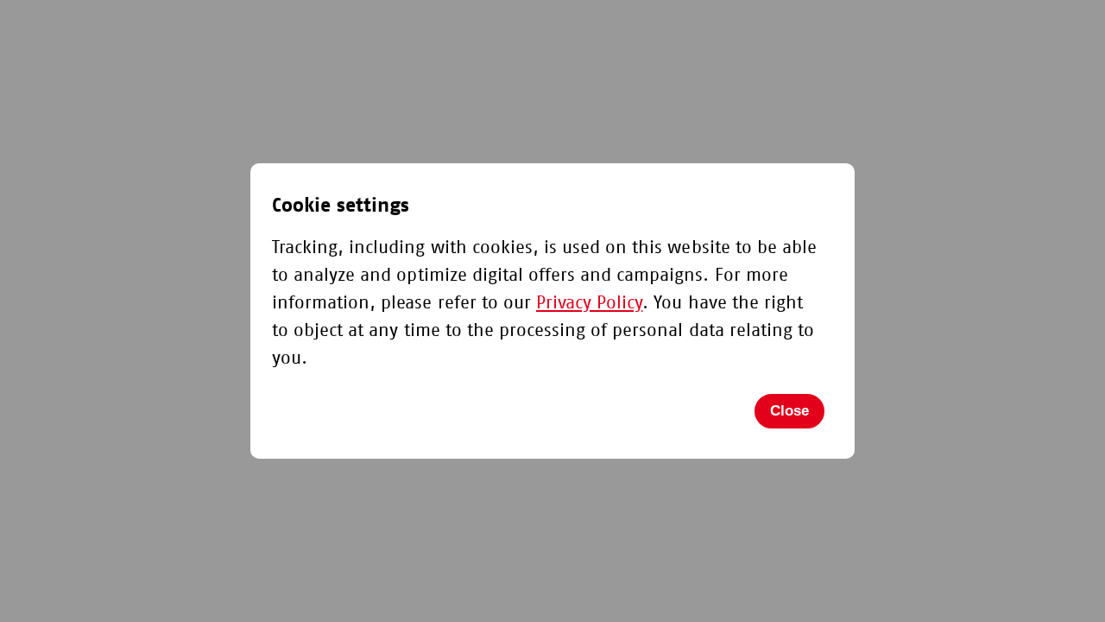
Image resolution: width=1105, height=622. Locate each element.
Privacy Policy (589, 303)
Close (789, 411)
